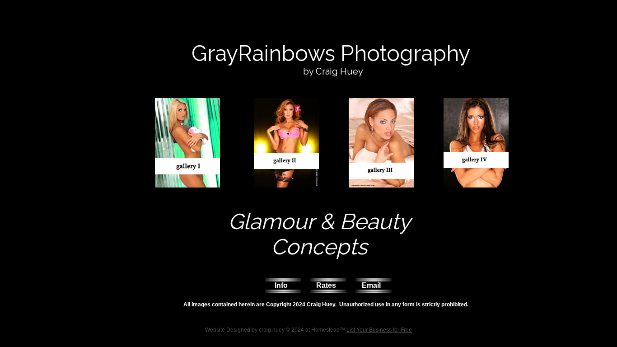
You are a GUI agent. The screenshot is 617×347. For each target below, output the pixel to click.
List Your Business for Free (379, 330)
